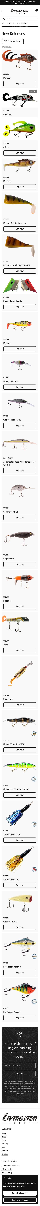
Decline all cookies (20, 1200)
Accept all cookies (20, 1193)
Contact (5, 1151)
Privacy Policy (7, 1169)
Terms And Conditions (10, 1166)
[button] (36, 11)
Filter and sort (14, 41)
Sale (3, 1147)
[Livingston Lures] (19, 11)
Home (4, 23)
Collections (12, 23)
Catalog (5, 1144)
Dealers (5, 1154)
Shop (4, 1137)
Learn (4, 1140)
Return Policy (7, 1172)
